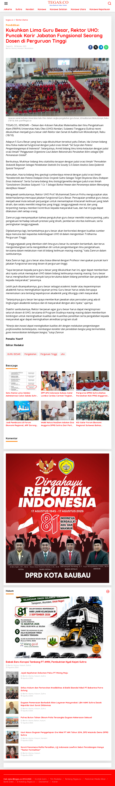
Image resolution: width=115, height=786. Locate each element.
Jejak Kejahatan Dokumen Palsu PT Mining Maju (44, 673)
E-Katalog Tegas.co (26, 781)
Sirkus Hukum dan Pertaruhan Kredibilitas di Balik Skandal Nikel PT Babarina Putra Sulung (62, 689)
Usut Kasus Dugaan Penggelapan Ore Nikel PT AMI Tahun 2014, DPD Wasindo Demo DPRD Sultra (64, 733)
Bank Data (8, 781)
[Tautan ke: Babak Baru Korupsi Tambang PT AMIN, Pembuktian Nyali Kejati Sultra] (57, 627)
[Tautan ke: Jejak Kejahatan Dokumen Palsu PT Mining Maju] (12, 677)
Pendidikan (12, 25)
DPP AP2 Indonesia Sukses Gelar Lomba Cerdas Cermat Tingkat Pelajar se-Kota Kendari (57, 394)
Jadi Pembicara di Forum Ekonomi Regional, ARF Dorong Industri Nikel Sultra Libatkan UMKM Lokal (21, 423)
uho (63, 354)
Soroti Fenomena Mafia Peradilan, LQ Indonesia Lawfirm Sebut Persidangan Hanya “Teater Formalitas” (62, 748)
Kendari (20, 48)
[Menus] (6, 3)
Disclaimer (44, 781)
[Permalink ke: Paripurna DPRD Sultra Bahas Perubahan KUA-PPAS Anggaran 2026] (92, 380)
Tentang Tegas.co (73, 779)
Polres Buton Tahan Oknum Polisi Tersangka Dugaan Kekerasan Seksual (56, 717)
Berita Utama (11, 48)
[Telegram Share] (101, 47)
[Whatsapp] (106, 47)
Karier (55, 781)
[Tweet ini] (95, 47)
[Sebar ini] (90, 47)
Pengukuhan (30, 354)
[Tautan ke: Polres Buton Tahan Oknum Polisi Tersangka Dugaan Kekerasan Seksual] (12, 722)
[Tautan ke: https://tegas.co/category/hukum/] (108, 591)
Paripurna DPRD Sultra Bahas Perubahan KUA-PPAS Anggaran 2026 (92, 394)
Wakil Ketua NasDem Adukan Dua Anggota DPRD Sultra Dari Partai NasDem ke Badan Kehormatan (57, 423)
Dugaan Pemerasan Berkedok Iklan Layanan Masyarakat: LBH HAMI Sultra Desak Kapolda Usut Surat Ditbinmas (61, 703)
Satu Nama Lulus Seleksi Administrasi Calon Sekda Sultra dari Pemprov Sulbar (22, 394)
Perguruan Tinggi (48, 354)
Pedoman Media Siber (95, 779)
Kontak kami (41, 779)
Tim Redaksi (55, 779)
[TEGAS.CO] (58, 3)
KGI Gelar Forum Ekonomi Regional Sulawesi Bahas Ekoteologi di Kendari (88, 423)
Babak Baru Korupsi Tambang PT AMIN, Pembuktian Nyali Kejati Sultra (46, 661)
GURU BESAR (13, 354)
